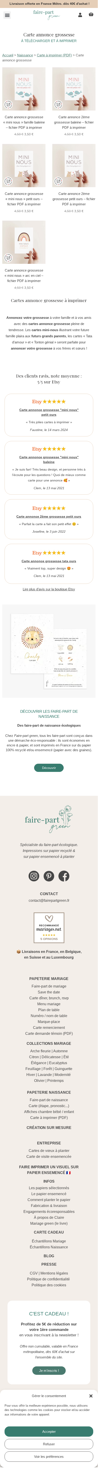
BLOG (49, 1256)
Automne (60, 1051)
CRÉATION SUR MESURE (49, 1128)
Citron (34, 1057)
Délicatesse (51, 1057)
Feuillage (33, 1069)
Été (66, 1057)
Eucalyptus (58, 1063)
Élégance (38, 1063)
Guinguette (63, 1069)
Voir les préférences (49, 1456)
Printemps (55, 1081)
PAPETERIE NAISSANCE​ (49, 1092)
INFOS (49, 1181)
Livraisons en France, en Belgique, (52, 952)
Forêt (47, 1069)
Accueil (7, 55)
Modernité (63, 1075)
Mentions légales (54, 1273)
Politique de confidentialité (48, 1279)
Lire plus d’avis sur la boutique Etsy (49, 589)
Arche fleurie (40, 1051)
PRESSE (49, 1264)
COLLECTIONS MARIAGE (49, 1043)
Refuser (49, 1444)
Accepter (49, 1431)
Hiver (30, 1075)
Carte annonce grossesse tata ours (49, 561)
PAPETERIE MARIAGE (48, 979)
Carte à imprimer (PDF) (54, 55)
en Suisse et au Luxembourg (49, 957)
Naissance (25, 55)
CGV (34, 1273)
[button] (91, 1396)
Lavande (45, 1075)
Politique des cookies (49, 1285)
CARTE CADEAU (49, 1232)
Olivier (39, 1081)
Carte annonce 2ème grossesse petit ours (48, 516)
